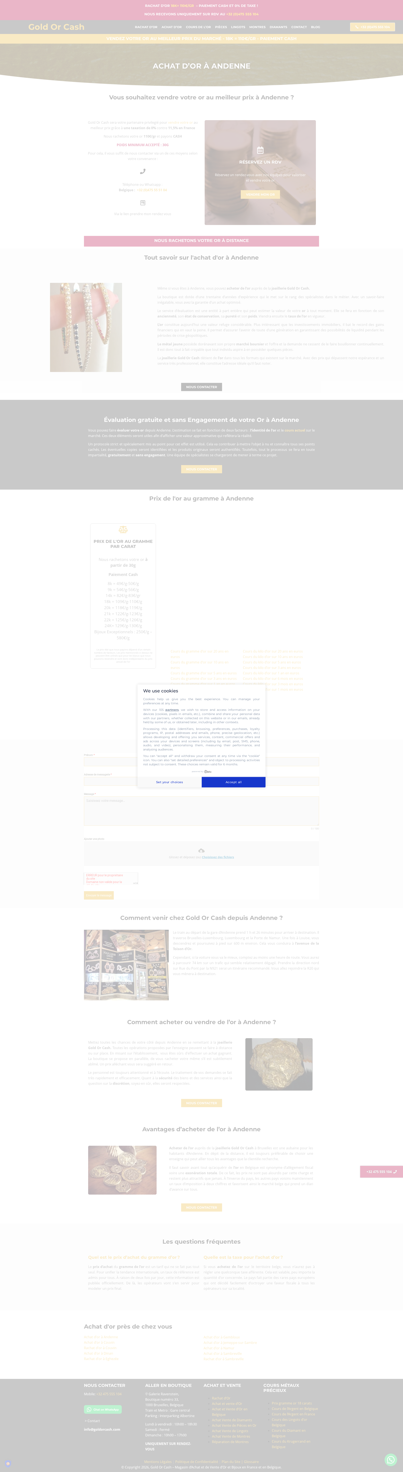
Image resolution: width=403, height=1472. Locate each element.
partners (172, 710)
